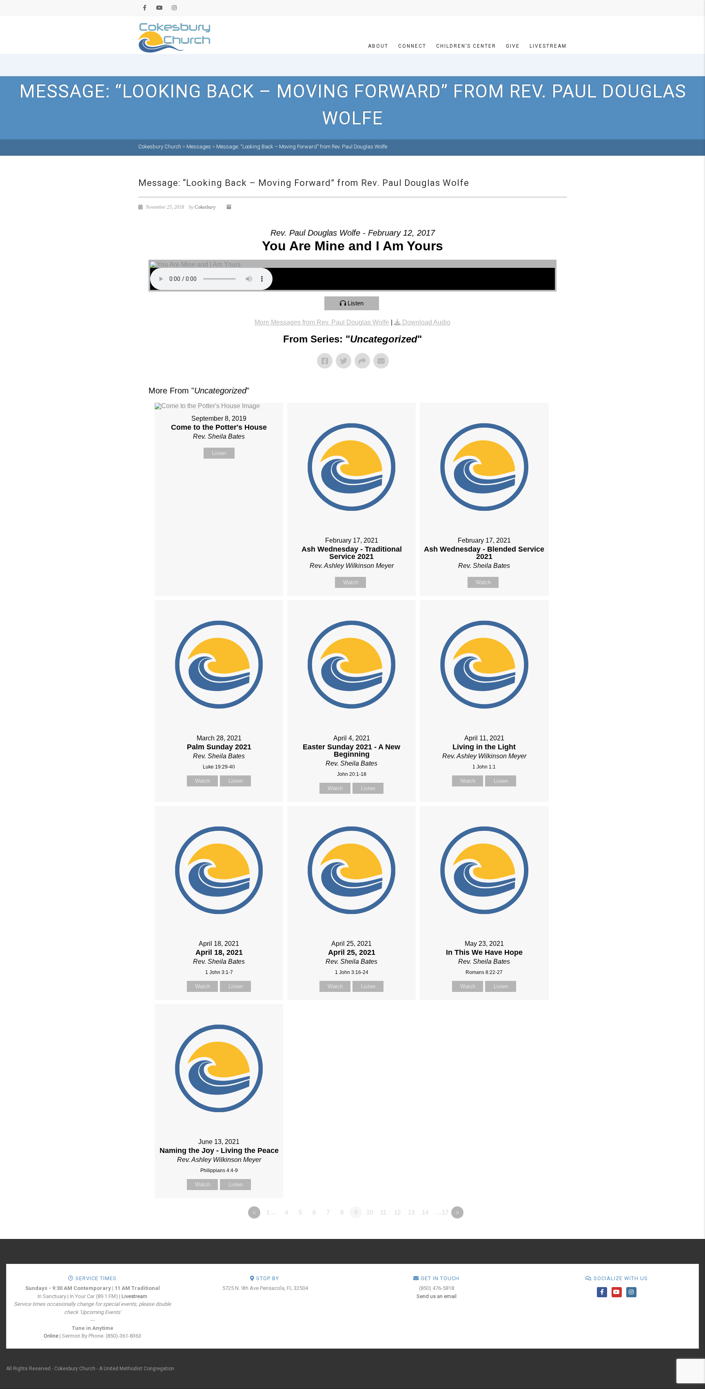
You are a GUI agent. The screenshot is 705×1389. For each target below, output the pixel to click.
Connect (412, 46)
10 (369, 1212)
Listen (356, 303)
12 (397, 1212)
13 (411, 1212)
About (378, 46)
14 (425, 1212)
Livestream (548, 46)
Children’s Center (466, 46)
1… (271, 1212)
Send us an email (437, 1296)
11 (383, 1212)
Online (51, 1336)
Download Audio (426, 322)
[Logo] (174, 37)
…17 (442, 1212)
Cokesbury (205, 207)
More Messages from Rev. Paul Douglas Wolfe (322, 322)
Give (513, 46)
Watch (350, 582)
